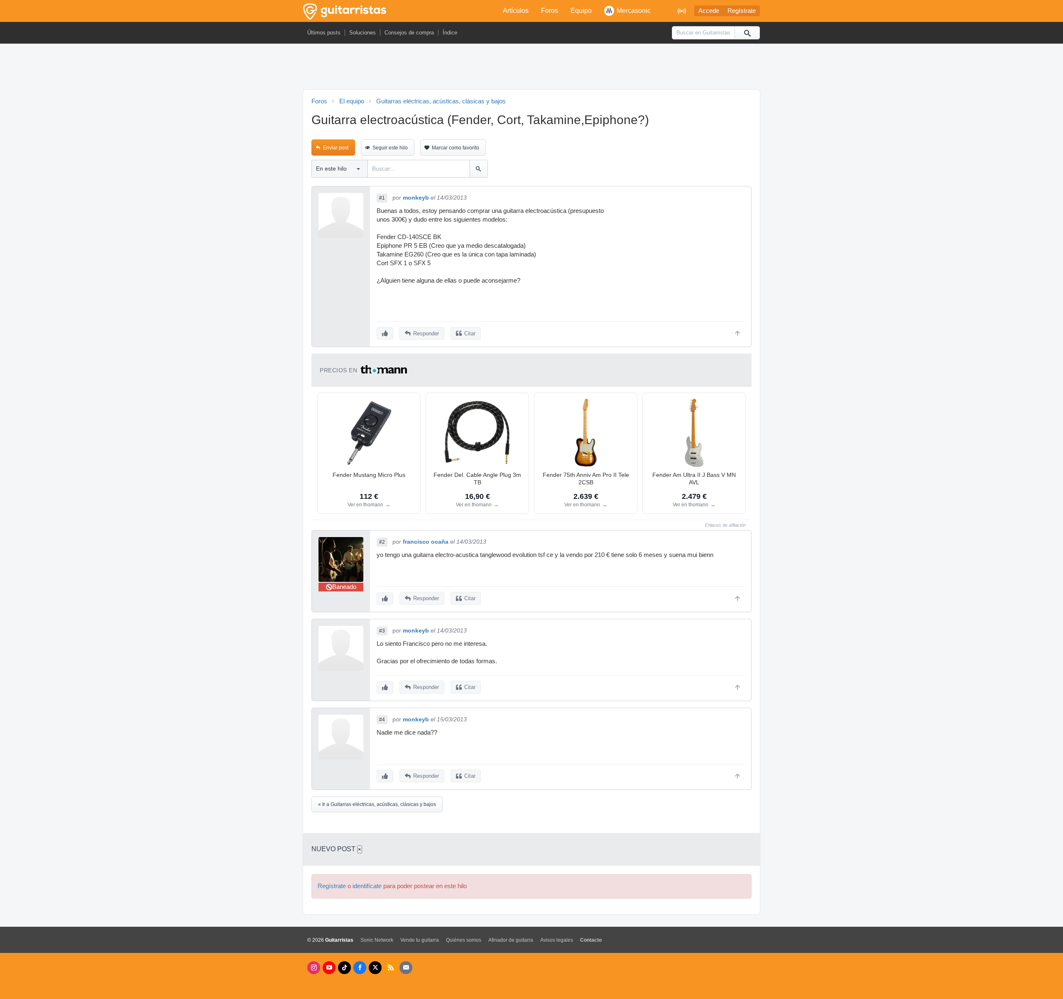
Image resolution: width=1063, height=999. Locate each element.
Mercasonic (634, 10)
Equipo (581, 10)
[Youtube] (329, 967)
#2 (382, 542)
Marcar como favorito (455, 148)
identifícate (367, 886)
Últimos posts (323, 32)
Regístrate (741, 10)
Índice (450, 32)
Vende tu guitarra (419, 940)
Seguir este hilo (390, 148)
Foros (549, 10)
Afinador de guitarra (510, 940)
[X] (375, 967)
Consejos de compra (409, 32)
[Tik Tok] (344, 967)
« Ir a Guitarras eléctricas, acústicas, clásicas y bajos (377, 804)
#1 (382, 198)
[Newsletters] (405, 967)
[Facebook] (359, 967)
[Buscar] (747, 33)
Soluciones (362, 32)
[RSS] (390, 967)
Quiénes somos (463, 940)
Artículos (516, 10)
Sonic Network (376, 940)
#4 (382, 720)
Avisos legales (556, 940)
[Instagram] (313, 967)
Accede (708, 10)
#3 (382, 631)
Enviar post (335, 148)
